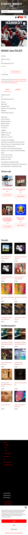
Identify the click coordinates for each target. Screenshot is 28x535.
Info (4, 459)
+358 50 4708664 (7, 504)
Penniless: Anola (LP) (5, 404)
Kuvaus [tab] (7, 89)
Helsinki (23, 81)
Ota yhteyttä (6, 456)
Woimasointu (15, 82)
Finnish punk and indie (22, 79)
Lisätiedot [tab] (18, 89)
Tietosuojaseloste (7, 462)
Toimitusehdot (7, 453)
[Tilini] (16, 17)
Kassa (5, 448)
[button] (26, 507)
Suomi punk (10, 82)
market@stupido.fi (7, 502)
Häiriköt (20, 81)
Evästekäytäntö (7, 532)
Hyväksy (14, 521)
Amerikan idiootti (15, 81)
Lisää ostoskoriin (16, 72)
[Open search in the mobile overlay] (14, 11)
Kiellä (14, 525)
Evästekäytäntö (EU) (8, 465)
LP (3, 82)
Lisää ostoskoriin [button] (7, 195)
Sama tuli (6, 82)
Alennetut (16, 79)
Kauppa (5, 442)
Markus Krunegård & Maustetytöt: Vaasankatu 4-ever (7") (6, 384)
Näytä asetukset (14, 529)
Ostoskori (6, 445)
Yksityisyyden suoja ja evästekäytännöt (16, 532)
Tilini (5, 450)
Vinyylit (2, 81)
